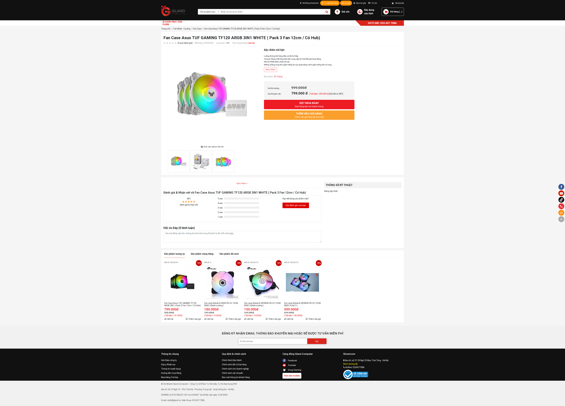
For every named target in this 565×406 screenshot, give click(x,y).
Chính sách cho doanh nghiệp (235, 369)
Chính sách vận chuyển (232, 373)
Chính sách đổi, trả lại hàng (234, 364)
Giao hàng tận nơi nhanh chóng (309, 104)
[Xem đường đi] (350, 364)
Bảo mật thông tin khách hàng (236, 377)
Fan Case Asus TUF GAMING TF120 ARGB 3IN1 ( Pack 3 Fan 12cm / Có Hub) (182, 304)
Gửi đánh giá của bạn (296, 205)
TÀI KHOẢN (399, 3)
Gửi (316, 341)
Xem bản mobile (292, 375)
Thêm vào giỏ (194, 319)
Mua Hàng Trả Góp (169, 377)
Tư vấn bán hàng (331, 3)
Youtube (292, 365)
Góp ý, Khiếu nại (168, 364)
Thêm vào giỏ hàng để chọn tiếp (309, 115)
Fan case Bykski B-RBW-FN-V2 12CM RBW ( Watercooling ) (221, 304)
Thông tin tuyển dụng (171, 369)
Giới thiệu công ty (169, 360)
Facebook (292, 360)
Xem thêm (270, 69)
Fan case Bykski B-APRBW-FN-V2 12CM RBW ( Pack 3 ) (302, 304)
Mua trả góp (361, 3)
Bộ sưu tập (346, 3)
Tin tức (374, 3)
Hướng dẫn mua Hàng (171, 373)
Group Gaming (294, 370)
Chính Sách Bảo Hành (232, 360)
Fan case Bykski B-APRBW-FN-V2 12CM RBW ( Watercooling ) (262, 304)
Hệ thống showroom (310, 3)
